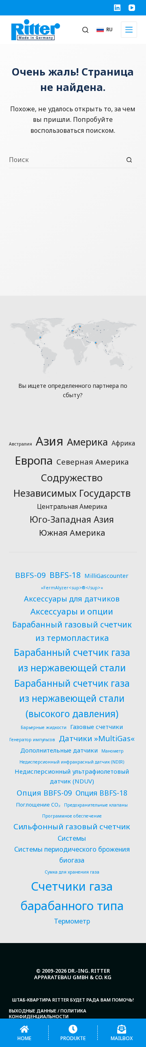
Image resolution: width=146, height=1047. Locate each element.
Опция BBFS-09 (44, 792)
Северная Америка (92, 461)
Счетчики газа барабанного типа (72, 896)
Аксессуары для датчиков (72, 598)
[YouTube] (132, 7)
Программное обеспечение (72, 816)
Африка (123, 443)
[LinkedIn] (117, 7)
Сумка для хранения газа (72, 872)
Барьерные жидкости (44, 727)
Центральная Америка (72, 506)
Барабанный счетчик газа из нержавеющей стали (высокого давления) (72, 698)
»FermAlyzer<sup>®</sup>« (72, 588)
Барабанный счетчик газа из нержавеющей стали (72, 660)
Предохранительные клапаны (96, 805)
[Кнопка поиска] (129, 160)
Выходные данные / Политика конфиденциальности (47, 1014)
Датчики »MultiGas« (97, 738)
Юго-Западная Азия (72, 519)
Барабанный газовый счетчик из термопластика (72, 631)
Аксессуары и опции (71, 611)
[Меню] (129, 30)
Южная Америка (72, 532)
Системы (72, 838)
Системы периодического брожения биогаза (72, 855)
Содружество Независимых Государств (72, 485)
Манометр (112, 751)
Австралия (20, 444)
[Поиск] (85, 30)
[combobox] (65, 159)
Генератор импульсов (32, 739)
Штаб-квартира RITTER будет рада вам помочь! (73, 1000)
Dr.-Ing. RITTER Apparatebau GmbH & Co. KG (73, 974)
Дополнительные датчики (59, 750)
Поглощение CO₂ (38, 804)
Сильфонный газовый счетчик (71, 826)
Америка (87, 441)
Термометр (72, 921)
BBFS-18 (65, 574)
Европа (34, 460)
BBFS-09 (30, 575)
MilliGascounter (106, 575)
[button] (105, 29)
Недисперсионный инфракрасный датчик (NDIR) (71, 762)
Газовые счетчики (96, 727)
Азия (49, 441)
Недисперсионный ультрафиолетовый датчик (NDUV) (72, 776)
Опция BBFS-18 (101, 793)
